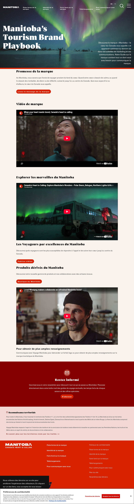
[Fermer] (131, 496)
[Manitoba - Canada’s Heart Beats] (11, 7)
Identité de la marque (48, 8)
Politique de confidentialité (99, 445)
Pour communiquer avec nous (105, 8)
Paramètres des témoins (92, 496)
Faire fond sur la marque (66, 8)
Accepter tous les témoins (111, 496)
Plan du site (93, 472)
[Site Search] (122, 6)
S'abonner (67, 396)
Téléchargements (86, 9)
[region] (67, 496)
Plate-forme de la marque (29, 8)
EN (111, 4)
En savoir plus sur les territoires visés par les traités (31, 434)
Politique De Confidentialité (57, 501)
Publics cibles (25, 261)
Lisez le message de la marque (34, 92)
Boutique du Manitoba (29, 281)
